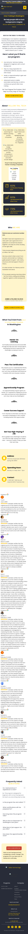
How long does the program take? (12, 815)
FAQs (15, 899)
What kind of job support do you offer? (12, 828)
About (16, 886)
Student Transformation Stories (20, 889)
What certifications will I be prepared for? (12, 808)
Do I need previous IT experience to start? (10, 789)
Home (2, 12)
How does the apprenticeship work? (13, 835)
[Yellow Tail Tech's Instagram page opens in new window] (12, 928)
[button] (22, 7)
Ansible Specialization (6, 888)
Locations (7, 12)
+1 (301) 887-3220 (14, 921)
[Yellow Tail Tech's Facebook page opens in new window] (9, 928)
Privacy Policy (17, 897)
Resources (17, 894)
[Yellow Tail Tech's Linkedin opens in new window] (16, 928)
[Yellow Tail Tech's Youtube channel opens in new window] (19, 928)
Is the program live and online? (13, 802)
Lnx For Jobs (4, 886)
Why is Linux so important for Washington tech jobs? (12, 821)
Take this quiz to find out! (14, 3)
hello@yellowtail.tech (14, 904)
